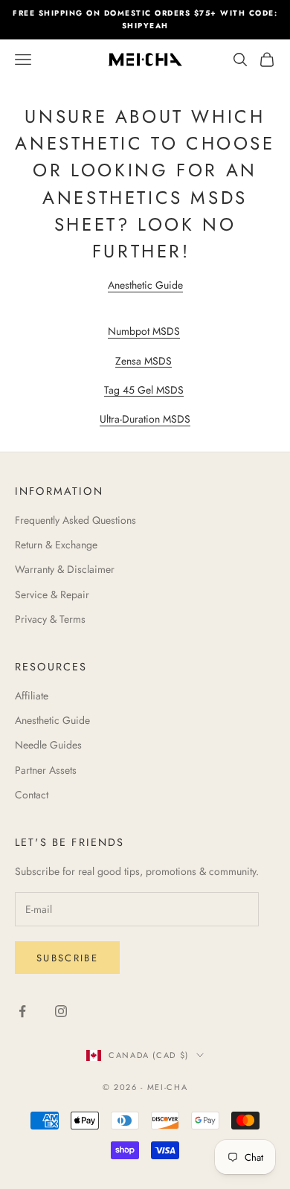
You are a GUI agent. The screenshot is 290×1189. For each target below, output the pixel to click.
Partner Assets (46, 770)
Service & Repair (52, 594)
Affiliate (31, 695)
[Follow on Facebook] (22, 1011)
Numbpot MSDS (144, 331)
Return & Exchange (56, 544)
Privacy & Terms (50, 619)
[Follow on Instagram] (61, 1011)
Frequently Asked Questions (75, 520)
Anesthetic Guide (145, 285)
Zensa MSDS (143, 360)
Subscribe (67, 958)
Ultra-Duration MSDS (145, 418)
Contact (31, 794)
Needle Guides (48, 744)
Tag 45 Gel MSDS (144, 389)
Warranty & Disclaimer (65, 569)
